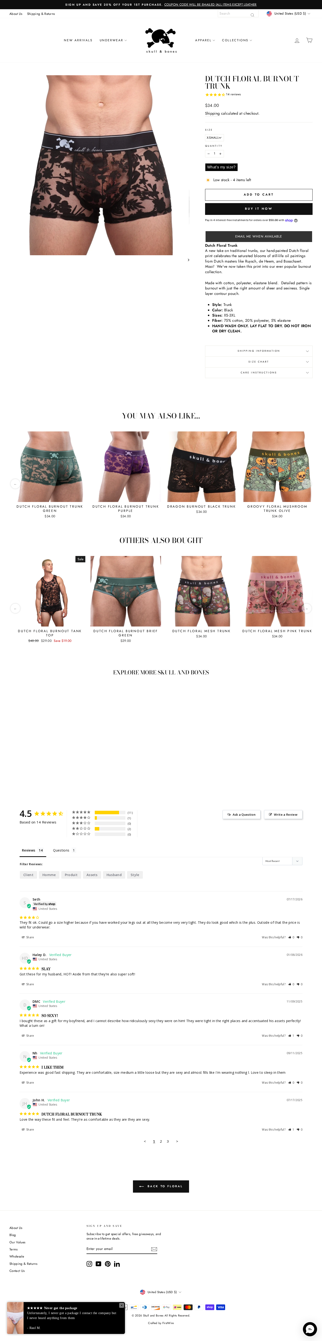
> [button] (177, 1141)
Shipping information (259, 351)
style (135, 875)
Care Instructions (259, 372)
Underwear (111, 40)
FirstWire (168, 1323)
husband (114, 875)
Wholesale (16, 1256)
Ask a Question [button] (244, 814)
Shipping (212, 113)
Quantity (214, 146)
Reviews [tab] (28, 850)
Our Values (17, 1242)
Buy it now (259, 208)
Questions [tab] (61, 850)
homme (49, 875)
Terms (13, 1249)
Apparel (203, 40)
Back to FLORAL (164, 1186)
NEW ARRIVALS (78, 40)
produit (71, 875)
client (28, 875)
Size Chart (258, 361)
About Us (15, 13)
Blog (12, 1234)
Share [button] (29, 937)
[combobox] (238, 13)
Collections (235, 40)
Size (209, 130)
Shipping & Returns (41, 13)
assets (92, 875)
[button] (259, 236)
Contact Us (17, 1270)
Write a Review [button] (285, 814)
